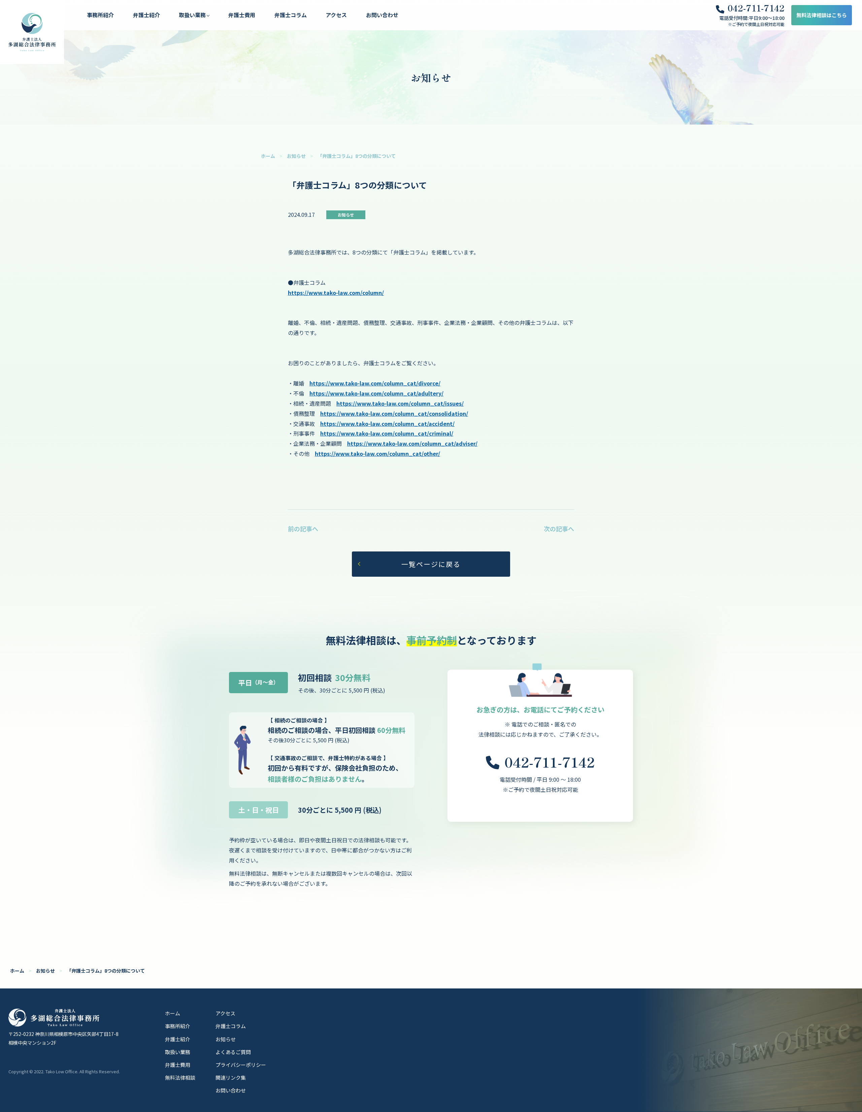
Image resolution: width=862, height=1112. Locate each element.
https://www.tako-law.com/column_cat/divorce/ (374, 383)
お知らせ (296, 156)
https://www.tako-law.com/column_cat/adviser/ (412, 443)
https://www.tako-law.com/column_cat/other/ (377, 453)
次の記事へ (559, 528)
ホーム (268, 156)
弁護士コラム (290, 15)
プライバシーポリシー (241, 1064)
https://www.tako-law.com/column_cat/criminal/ (386, 433)
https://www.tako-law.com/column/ (336, 293)
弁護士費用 (241, 15)
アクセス (336, 15)
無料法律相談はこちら (821, 15)
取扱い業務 (177, 1051)
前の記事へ (303, 528)
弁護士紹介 (146, 15)
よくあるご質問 (233, 1051)
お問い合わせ (382, 15)
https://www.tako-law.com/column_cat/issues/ (400, 403)
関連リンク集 (231, 1077)
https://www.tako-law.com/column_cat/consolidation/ (394, 413)
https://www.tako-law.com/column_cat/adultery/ (376, 393)
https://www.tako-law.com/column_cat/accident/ (387, 423)
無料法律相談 (180, 1077)
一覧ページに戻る (431, 564)
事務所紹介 (100, 15)
